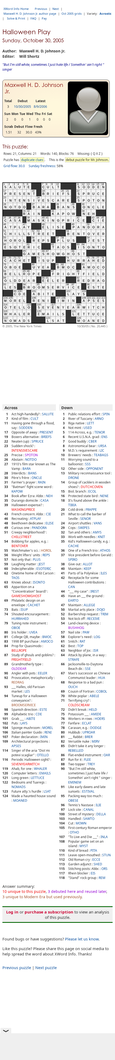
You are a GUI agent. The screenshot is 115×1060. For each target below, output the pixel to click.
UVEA (33, 632)
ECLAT (86, 723)
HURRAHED (20, 618)
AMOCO (47, 641)
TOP (80, 646)
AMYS (97, 532)
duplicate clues (32, 160)
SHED (98, 864)
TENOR (99, 432)
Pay (44, 18)
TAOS (15, 577)
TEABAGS (101, 455)
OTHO (74, 832)
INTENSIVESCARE (24, 450)
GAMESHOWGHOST (26, 596)
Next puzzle (46, 967)
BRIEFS (46, 437)
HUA (101, 677)
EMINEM (74, 782)
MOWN (81, 823)
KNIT (101, 537)
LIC (101, 450)
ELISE (49, 523)
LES (27, 691)
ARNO (99, 418)
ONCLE (37, 477)
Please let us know (82, 939)
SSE (88, 668)
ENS (104, 437)
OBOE (15, 627)
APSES (16, 746)
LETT (90, 423)
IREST (94, 591)
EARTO (73, 600)
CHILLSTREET (21, 537)
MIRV (95, 741)
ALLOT (88, 564)
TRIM (104, 614)
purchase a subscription (49, 912)
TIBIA (72, 505)
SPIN (106, 414)
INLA (104, 837)
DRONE (73, 477)
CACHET (34, 605)
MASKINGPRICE (23, 509)
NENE (104, 496)
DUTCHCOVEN (92, 487)
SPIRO (72, 559)
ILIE (98, 805)
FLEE (87, 759)
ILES (104, 573)
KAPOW (17, 491)
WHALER (40, 768)
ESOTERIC (43, 568)
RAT (82, 641)
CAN (71, 587)
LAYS (24, 723)
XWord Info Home (16, 9)
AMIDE (96, 714)
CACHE (73, 546)
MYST (83, 846)
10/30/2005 (22, 106)
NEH (49, 496)
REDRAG (17, 682)
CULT (34, 418)
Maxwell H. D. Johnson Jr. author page (29, 13)
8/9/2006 (40, 106)
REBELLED (75, 750)
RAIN (41, 482)
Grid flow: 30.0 (14, 166)
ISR (95, 650)
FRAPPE (91, 509)
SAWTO (88, 818)
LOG (97, 637)
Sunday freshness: (42, 166)
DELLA (101, 814)
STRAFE (73, 659)
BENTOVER (19, 546)
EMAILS (45, 773)
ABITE (30, 718)
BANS (32, 473)
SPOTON (31, 455)
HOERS (100, 718)
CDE (39, 714)
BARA (26, 468)
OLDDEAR (18, 668)
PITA (93, 850)
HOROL (46, 550)
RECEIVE (93, 618)
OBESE (73, 800)
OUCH (73, 687)
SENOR (85, 518)
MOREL (47, 727)
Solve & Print (16, 18)
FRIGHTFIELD (21, 659)
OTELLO (43, 755)
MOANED (20, 800)
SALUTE (48, 414)
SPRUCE (38, 441)
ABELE (94, 696)
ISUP (24, 609)
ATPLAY (35, 518)
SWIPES (84, 527)
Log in (12, 912)
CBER (93, 441)
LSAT (47, 791)
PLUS (37, 559)
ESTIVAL (88, 791)
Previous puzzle (16, 967)
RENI (48, 732)
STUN (106, 855)
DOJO (101, 609)
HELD (93, 709)
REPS (46, 555)
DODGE (96, 727)
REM (102, 877)
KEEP (87, 568)
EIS (93, 873)
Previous (41, 9)
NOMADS (18, 787)
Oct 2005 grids (72, 13)
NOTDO (31, 459)
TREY (91, 764)
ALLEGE (89, 605)
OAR (106, 755)
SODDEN (25, 427)
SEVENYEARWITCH (25, 764)
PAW (86, 632)
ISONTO (39, 582)
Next (55, 9)
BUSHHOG (76, 627)
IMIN (44, 737)
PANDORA (39, 527)
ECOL (92, 491)
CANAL (88, 809)
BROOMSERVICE (23, 705)
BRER (89, 737)
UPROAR (88, 732)
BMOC (47, 637)
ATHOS (105, 550)
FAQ (33, 18)
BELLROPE (19, 650)
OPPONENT (94, 468)
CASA (44, 500)
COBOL (101, 691)
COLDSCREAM (79, 705)
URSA (102, 446)
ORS (104, 868)
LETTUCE (37, 777)
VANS (98, 523)
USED (87, 427)
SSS (88, 464)
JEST (42, 564)
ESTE (43, 709)
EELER (42, 673)
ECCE (96, 859)
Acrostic (105, 13)
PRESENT (46, 432)
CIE (48, 514)
